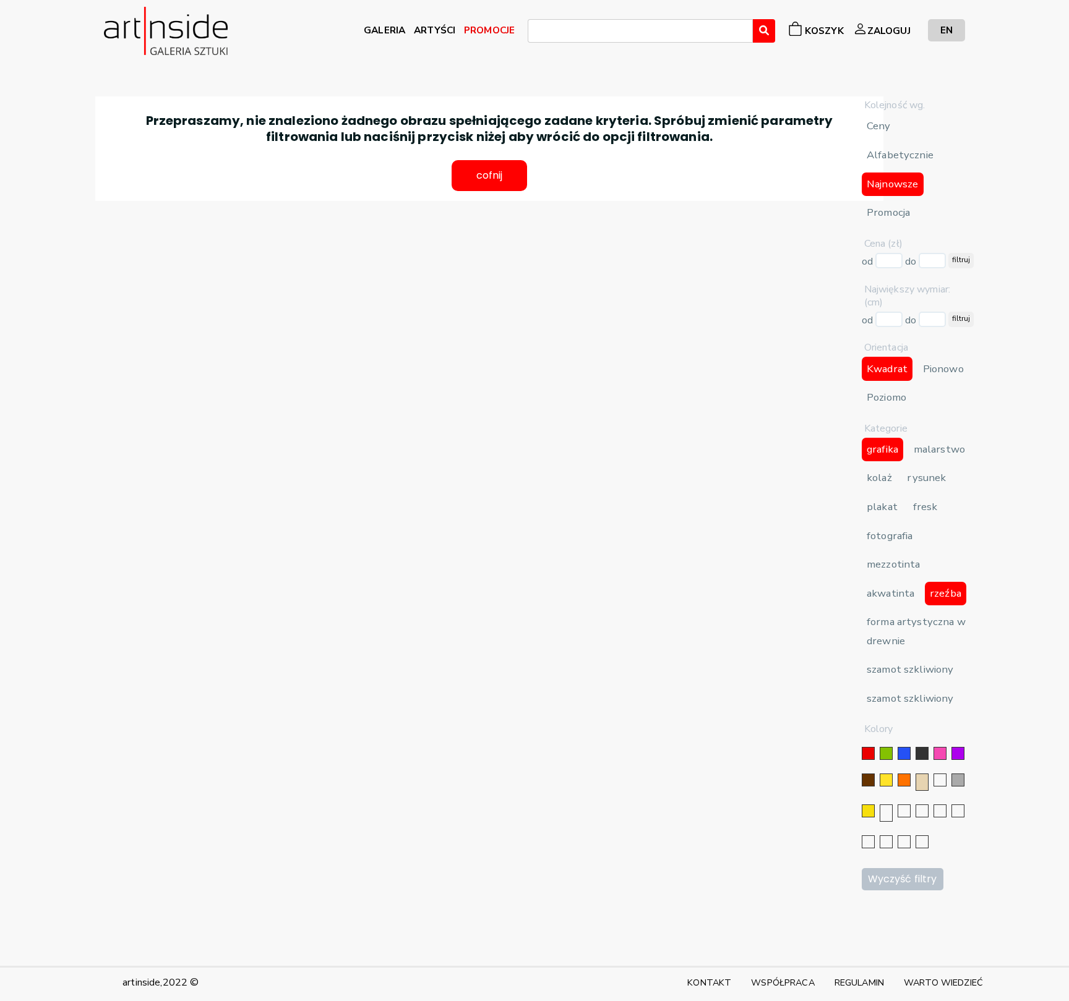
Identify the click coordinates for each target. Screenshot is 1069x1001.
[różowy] (940, 753)
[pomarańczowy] (904, 780)
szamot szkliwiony (910, 669)
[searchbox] (535, 33)
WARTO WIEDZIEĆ (943, 982)
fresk (925, 507)
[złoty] (868, 811)
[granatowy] (940, 811)
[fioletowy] (958, 753)
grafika (882, 449)
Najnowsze (892, 184)
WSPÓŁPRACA (782, 982)
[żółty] (886, 780)
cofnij (489, 175)
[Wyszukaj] (764, 31)
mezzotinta (893, 564)
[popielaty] (886, 842)
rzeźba (945, 593)
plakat (882, 507)
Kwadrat (887, 369)
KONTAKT (709, 982)
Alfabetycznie (900, 155)
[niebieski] (904, 753)
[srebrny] (886, 813)
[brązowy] (868, 780)
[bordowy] (904, 842)
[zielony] (886, 753)
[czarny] (922, 753)
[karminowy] (868, 842)
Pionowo (943, 369)
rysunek (926, 478)
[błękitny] (958, 811)
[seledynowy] (922, 842)
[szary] (958, 780)
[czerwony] (868, 753)
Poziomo (886, 397)
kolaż (879, 478)
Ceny (879, 126)
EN (946, 29)
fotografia (889, 536)
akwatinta (890, 593)
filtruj (961, 260)
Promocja (888, 212)
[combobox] (640, 31)
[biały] (940, 780)
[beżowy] (922, 782)
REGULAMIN (859, 982)
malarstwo (939, 449)
